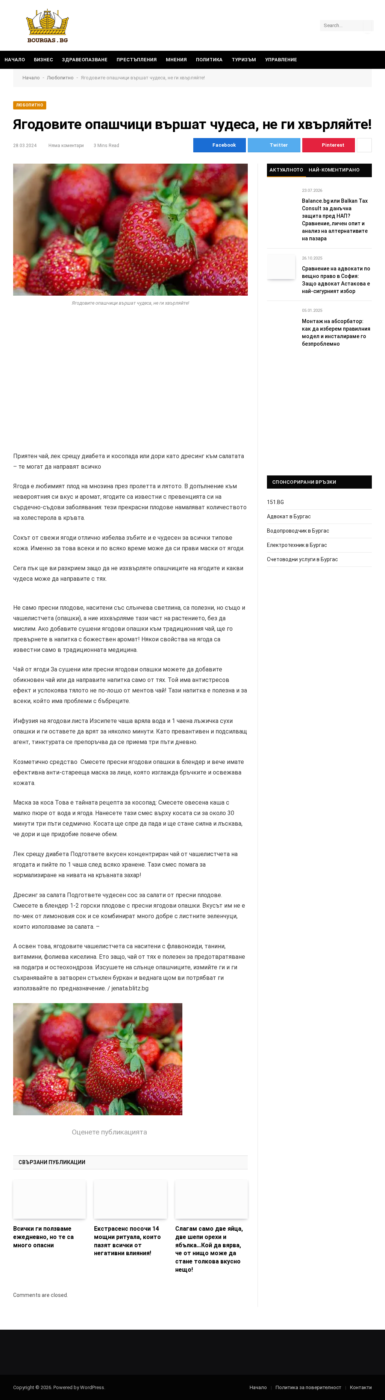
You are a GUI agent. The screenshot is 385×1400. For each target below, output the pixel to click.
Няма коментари (66, 145)
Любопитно (60, 77)
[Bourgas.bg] (47, 25)
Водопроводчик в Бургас (298, 531)
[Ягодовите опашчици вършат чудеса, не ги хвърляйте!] (130, 230)
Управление (281, 59)
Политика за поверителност (308, 1387)
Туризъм (244, 59)
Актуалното (286, 170)
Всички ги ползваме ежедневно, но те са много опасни (43, 1237)
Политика (209, 59)
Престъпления (137, 59)
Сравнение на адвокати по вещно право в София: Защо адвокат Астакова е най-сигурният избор (336, 280)
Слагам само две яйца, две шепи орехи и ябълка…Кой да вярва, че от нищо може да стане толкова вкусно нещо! (209, 1249)
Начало (15, 59)
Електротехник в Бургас (297, 545)
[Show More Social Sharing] (364, 145)
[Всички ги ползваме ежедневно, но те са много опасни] (49, 1199)
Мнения (176, 59)
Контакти (361, 1387)
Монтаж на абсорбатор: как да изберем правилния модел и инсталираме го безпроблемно (336, 332)
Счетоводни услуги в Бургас (302, 559)
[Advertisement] (130, 375)
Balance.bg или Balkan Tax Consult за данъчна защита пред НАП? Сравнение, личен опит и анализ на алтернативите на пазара (335, 219)
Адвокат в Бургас (289, 516)
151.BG (275, 502)
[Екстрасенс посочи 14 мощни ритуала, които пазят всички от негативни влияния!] (130, 1199)
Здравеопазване (85, 59)
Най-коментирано (334, 170)
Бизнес (43, 59)
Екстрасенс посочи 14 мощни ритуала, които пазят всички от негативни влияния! (127, 1241)
